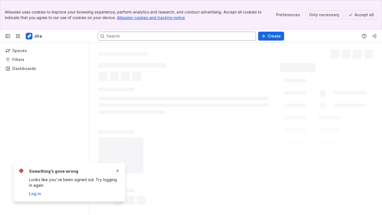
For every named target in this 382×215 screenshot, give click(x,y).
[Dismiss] (117, 170)
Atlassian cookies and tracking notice (151, 17)
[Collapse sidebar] (7, 36)
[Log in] (374, 36)
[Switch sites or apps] (17, 36)
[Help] (364, 36)
